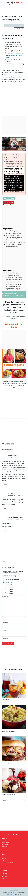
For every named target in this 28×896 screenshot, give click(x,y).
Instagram (4, 875)
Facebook (4, 873)
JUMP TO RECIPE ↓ (14, 25)
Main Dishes (5, 842)
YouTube (4, 878)
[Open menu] (1, 3)
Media (3, 857)
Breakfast (4, 841)
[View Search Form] (25, 3)
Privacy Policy (10, 894)
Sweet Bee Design (14, 890)
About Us (16, 894)
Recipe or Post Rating (9, 576)
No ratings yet (9, 28)
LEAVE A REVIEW (19, 28)
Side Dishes (5, 844)
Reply (5, 484)
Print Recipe (10, 199)
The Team (5, 860)
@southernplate (6, 295)
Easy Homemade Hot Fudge (8, 794)
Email (5, 630)
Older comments (7, 449)
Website (5, 638)
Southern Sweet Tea (6, 699)
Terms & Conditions (7, 862)
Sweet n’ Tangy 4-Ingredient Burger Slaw (11, 763)
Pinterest (4, 876)
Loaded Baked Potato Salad (8, 731)
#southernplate (18, 295)
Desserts (4, 846)
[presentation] (14, 685)
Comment (5, 596)
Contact (4, 858)
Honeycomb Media (21, 888)
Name (5, 623)
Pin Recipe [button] (9, 202)
